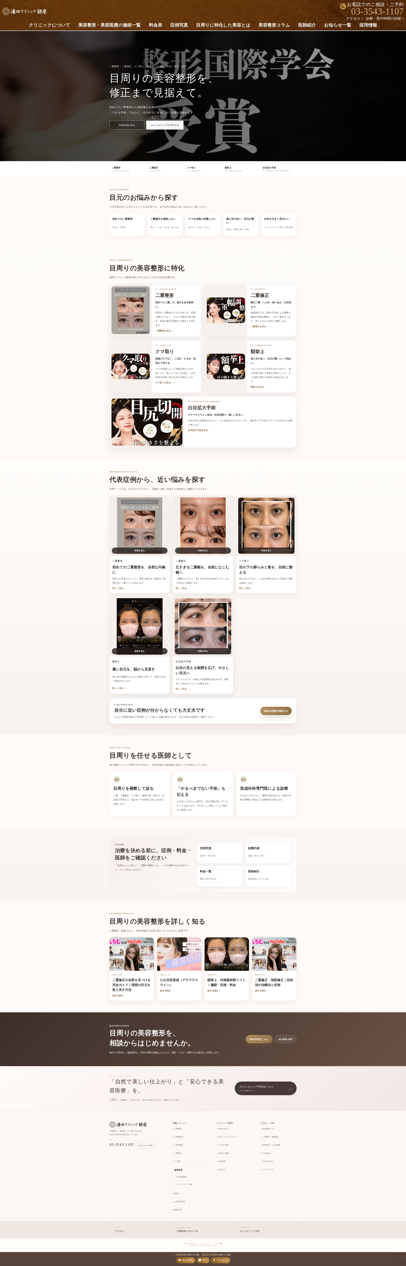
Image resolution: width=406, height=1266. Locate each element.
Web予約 (187, 1260)
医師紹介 (307, 25)
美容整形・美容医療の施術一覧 (109, 25)
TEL (204, 1260)
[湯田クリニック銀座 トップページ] (24, 11)
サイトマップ (268, 1169)
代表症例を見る (127, 125)
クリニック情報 (218, 1243)
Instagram (267, 1153)
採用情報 (368, 25)
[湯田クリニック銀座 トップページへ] (128, 1124)
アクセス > (354, 18)
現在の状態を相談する (276, 711)
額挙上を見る (259, 387)
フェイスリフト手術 (184, 1184)
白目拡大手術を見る (199, 430)
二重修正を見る (260, 326)
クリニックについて (49, 25)
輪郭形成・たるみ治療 (271, 1145)
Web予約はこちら (259, 1039)
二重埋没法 (178, 1137)
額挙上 (177, 1193)
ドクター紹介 (224, 1145)
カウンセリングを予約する (165, 125)
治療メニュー (179, 1123)
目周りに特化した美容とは (223, 25)
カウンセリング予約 (145, 1145)
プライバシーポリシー (189, 1243)
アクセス (222, 1260)
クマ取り (177, 1161)
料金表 (155, 25)
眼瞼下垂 (177, 1210)
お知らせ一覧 (337, 25)
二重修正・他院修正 (270, 1137)
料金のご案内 (224, 1153)
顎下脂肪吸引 (182, 1177)
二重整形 (177, 1129)
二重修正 (177, 1153)
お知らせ (222, 1169)
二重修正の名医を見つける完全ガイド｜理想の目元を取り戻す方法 (131, 985)
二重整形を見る (164, 330)
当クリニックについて (227, 1137)
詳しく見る (119, 588)
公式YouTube (268, 1161)
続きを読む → (119, 995)
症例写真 (179, 25)
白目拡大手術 (179, 1201)
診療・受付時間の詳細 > (385, 18)
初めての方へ (224, 1129)
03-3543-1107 (377, 11)
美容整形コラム (274, 25)
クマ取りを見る (164, 382)
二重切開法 (178, 1145)
